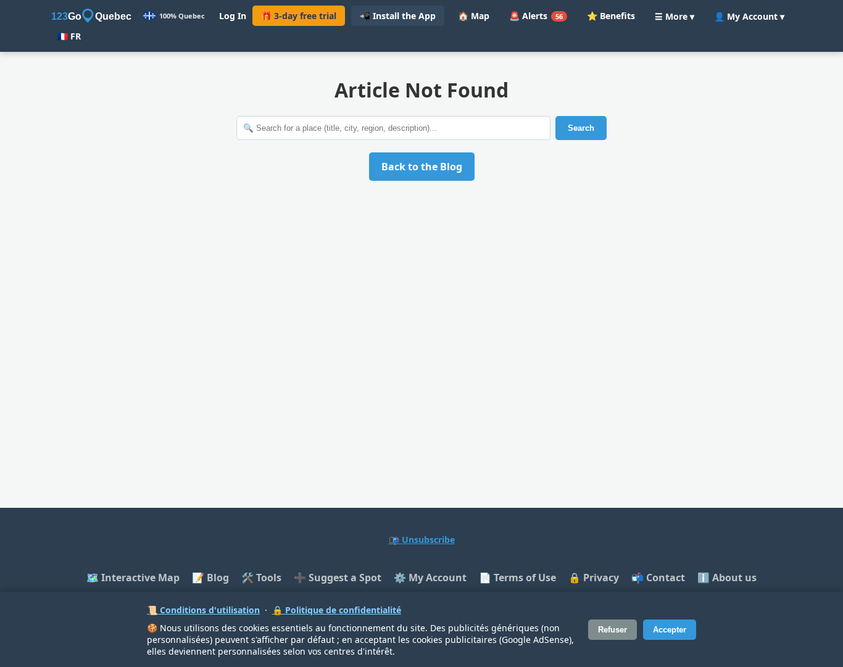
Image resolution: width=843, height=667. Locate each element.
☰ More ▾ (674, 16)
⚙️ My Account (430, 577)
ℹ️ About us (727, 577)
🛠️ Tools (261, 577)
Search (581, 128)
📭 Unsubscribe (422, 539)
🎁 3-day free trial (298, 16)
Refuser (612, 629)
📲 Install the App (398, 16)
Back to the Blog (421, 166)
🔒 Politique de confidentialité (336, 610)
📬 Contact (658, 577)
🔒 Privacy (593, 577)
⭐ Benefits (611, 16)
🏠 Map (473, 16)
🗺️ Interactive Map (133, 577)
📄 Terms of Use (517, 577)
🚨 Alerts (536, 16)
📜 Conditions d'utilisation (203, 610)
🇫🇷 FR (69, 36)
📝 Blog (210, 577)
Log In (232, 16)
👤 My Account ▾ (749, 16)
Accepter (669, 629)
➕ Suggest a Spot (337, 577)
